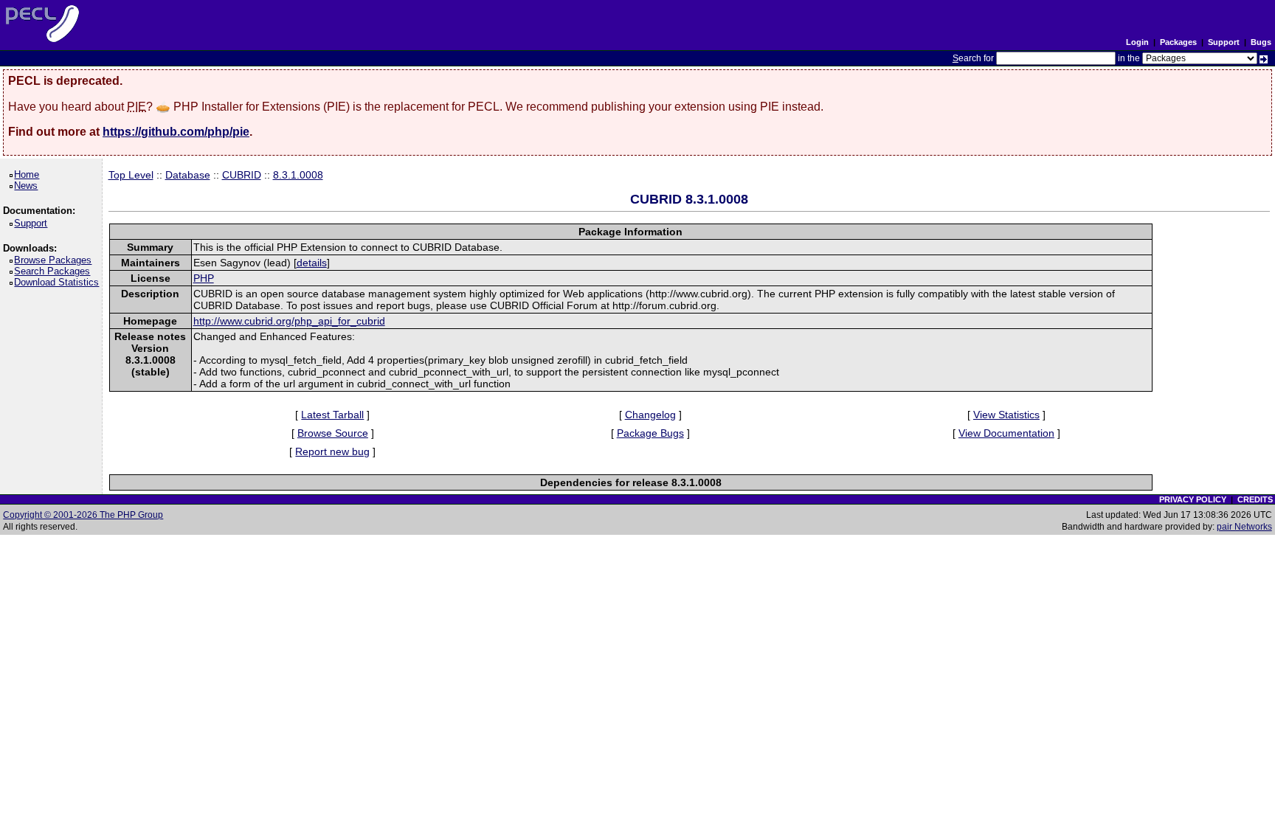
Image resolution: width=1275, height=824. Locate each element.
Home (29, 174)
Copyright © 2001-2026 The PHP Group (83, 515)
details (312, 263)
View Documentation (1006, 433)
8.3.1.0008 (298, 175)
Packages (1178, 42)
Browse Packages (55, 260)
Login (1137, 42)
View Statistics (1006, 414)
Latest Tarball (332, 414)
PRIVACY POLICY (1192, 499)
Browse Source (332, 433)
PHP (203, 278)
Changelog (650, 414)
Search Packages (54, 271)
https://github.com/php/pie (176, 131)
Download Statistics (59, 282)
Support (1224, 42)
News (28, 185)
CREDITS (1255, 499)
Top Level (130, 175)
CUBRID (241, 175)
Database (187, 175)
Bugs (1261, 42)
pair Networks (1244, 527)
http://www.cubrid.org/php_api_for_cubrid (289, 321)
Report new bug (332, 451)
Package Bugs (650, 433)
